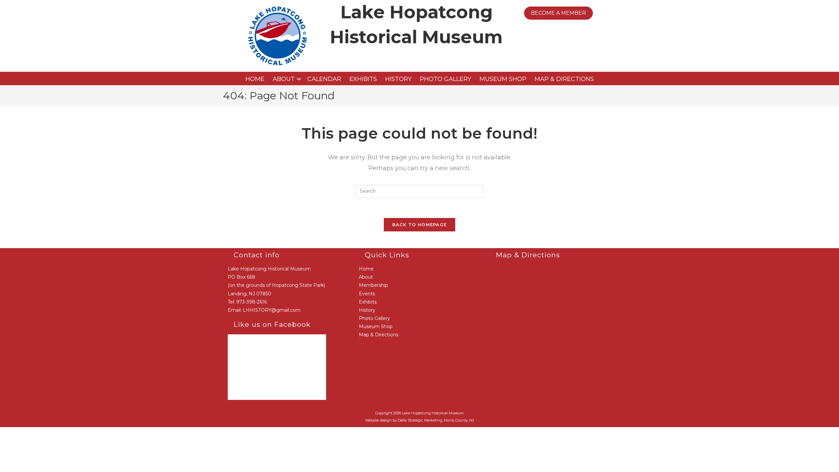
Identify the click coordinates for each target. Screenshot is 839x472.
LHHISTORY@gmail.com (272, 310)
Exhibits (363, 79)
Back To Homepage (419, 224)
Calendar (324, 79)
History (398, 79)
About (284, 79)
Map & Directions (564, 79)
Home (254, 79)
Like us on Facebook (272, 324)
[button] (299, 79)
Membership (373, 285)
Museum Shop (502, 79)
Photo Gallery (445, 79)
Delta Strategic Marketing (420, 420)
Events (367, 294)
